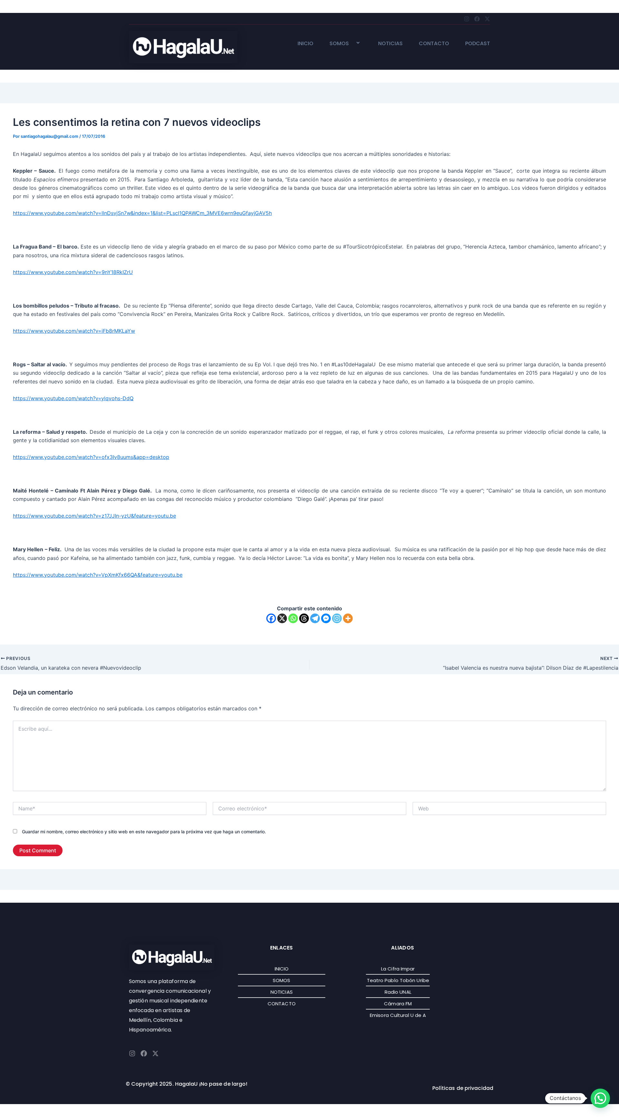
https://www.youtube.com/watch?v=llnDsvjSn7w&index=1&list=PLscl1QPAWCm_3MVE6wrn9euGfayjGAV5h (142, 213)
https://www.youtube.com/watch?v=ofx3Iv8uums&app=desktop (91, 457)
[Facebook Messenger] (326, 618)
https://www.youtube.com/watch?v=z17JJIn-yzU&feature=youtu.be (94, 516)
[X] (282, 618)
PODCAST (477, 43)
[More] (348, 618)
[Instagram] (337, 618)
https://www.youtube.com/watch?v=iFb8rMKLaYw (74, 331)
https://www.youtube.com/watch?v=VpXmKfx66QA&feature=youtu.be (97, 575)
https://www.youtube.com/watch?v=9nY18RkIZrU (73, 272)
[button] (351, 43)
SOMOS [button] (339, 43)
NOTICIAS (390, 43)
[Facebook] (271, 618)
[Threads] (304, 618)
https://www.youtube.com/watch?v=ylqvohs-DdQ (73, 398)
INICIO (305, 43)
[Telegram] (315, 618)
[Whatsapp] (293, 618)
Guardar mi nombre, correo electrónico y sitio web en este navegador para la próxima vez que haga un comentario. (144, 831)
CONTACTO (434, 43)
